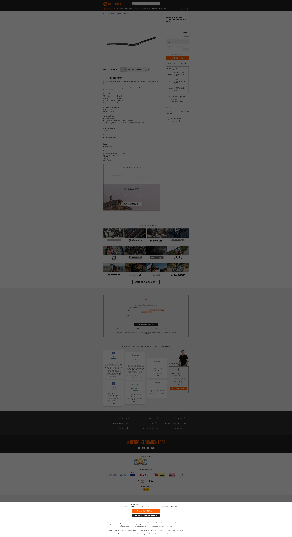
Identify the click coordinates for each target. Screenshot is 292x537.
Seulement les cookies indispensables (146, 515)
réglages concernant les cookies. (166, 506)
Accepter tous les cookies (144, 511)
